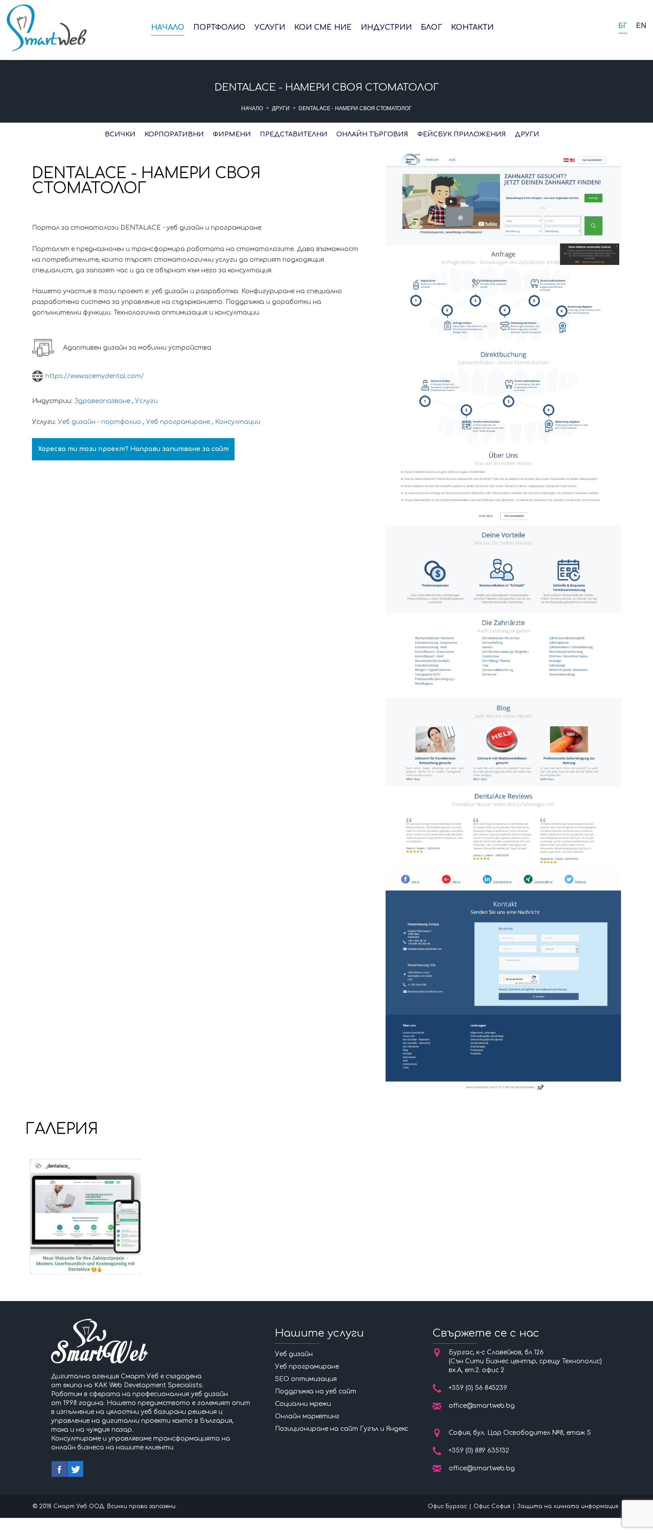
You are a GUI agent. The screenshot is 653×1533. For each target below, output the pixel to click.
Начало (167, 28)
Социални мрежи (303, 1404)
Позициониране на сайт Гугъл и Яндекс (341, 1428)
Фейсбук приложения (461, 134)
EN (641, 25)
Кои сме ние (323, 28)
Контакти (472, 28)
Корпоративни (174, 134)
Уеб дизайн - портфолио (99, 422)
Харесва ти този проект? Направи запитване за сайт (133, 449)
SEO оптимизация (306, 1379)
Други (281, 108)
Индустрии (386, 28)
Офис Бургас (447, 1506)
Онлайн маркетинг (307, 1416)
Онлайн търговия (372, 134)
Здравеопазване (102, 401)
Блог (431, 28)
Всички (120, 134)
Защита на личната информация (567, 1506)
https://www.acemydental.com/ (94, 376)
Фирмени (232, 134)
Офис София (492, 1506)
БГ (622, 25)
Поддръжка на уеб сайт (315, 1391)
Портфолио (219, 28)
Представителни (293, 134)
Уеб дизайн (294, 1354)
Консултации (237, 422)
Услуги (270, 28)
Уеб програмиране (178, 422)
